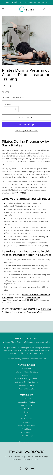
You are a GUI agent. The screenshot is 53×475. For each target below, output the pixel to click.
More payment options (26, 130)
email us (5, 193)
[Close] (48, 447)
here (28, 459)
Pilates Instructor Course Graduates (26, 310)
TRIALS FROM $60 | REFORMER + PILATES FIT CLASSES (26, 2)
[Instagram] (26, 468)
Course (5, 92)
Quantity (8, 104)
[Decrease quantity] (6, 109)
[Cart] (50, 9)
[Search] (44, 9)
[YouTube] (32, 468)
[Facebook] (20, 468)
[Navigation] (2, 9)
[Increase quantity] (15, 109)
